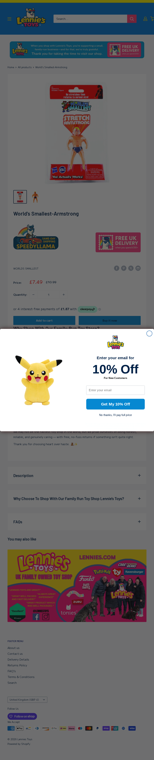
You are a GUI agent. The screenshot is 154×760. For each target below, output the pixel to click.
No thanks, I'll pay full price (115, 414)
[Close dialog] (149, 333)
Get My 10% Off (115, 404)
